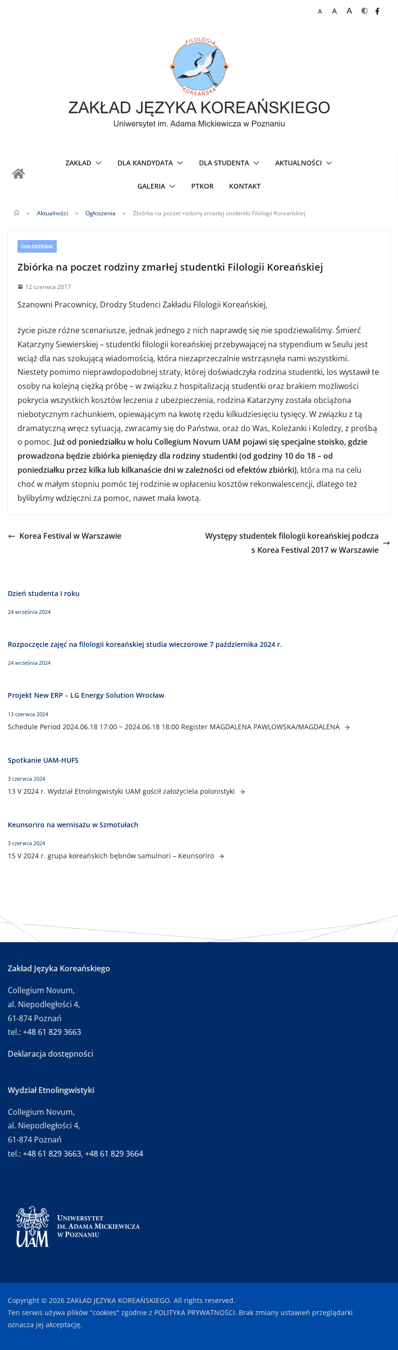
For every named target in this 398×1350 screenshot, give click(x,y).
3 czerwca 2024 (26, 778)
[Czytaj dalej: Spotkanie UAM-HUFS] (241, 791)
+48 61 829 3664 (114, 1153)
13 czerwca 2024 (28, 714)
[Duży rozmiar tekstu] (349, 11)
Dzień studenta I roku (44, 593)
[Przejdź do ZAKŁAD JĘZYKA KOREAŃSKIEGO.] (16, 213)
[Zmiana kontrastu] (364, 11)
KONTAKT (245, 186)
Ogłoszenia (37, 246)
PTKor (202, 186)
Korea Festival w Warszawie (70, 535)
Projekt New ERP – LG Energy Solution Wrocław (87, 695)
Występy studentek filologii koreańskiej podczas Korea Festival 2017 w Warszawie (292, 542)
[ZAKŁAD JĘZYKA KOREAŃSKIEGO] (19, 174)
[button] (96, 163)
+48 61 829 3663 (52, 1032)
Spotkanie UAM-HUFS (43, 760)
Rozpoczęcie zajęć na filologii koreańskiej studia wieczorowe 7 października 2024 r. (145, 644)
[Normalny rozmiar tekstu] (320, 11)
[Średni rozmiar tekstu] (334, 11)
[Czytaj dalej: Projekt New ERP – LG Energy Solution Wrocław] (346, 726)
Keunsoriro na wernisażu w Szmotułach (73, 824)
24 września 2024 (29, 611)
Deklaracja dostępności (50, 1053)
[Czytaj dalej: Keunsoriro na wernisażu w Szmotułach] (220, 855)
